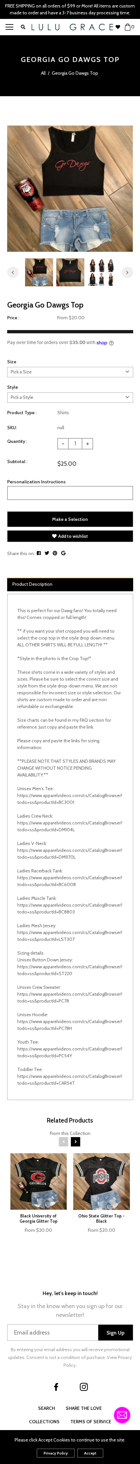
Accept (90, 1453)
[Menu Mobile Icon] (9, 27)
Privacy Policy (56, 1453)
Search (46, 1408)
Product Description (32, 584)
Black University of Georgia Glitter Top (39, 1218)
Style (12, 387)
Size (11, 362)
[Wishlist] (120, 27)
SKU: (12, 427)
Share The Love (84, 1408)
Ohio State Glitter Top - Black (101, 1218)
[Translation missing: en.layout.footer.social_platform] (56, 1387)
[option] (70, 189)
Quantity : (17, 441)
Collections (44, 1422)
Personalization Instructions (36, 482)
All (43, 73)
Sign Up (115, 1333)
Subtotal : (17, 461)
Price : (13, 318)
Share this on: (21, 553)
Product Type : (21, 412)
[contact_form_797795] (122, 1415)
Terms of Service (90, 1422)
